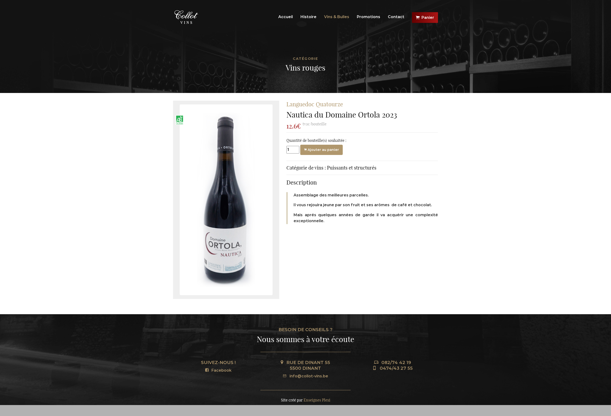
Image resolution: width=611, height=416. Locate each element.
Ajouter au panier (323, 150)
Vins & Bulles (336, 17)
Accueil (285, 17)
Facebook (221, 370)
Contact (396, 17)
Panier (427, 17)
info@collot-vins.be (308, 376)
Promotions (368, 17)
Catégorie (305, 58)
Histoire (308, 17)
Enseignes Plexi (317, 400)
